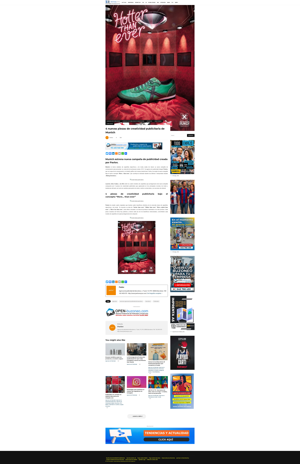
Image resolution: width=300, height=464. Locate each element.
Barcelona (161, 368)
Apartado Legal (142, 459)
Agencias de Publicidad (113, 121)
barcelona (148, 301)
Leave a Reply (137, 416)
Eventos (138, 2)
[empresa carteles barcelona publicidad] (182, 408)
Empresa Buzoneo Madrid (131, 459)
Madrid (106, 404)
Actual (124, 2)
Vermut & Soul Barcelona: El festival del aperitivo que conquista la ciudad (158, 351)
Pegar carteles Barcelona (154, 458)
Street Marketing (156, 371)
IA (146, 2)
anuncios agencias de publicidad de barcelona (131, 301)
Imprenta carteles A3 (131, 458)
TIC (172, 2)
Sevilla (159, 397)
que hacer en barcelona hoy (182, 458)
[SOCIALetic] (112, 3)
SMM (168, 2)
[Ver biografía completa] (162, 293)
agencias (114, 301)
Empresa (131, 2)
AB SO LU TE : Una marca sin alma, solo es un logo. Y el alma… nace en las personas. (158, 382)
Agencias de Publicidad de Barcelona (133, 121)
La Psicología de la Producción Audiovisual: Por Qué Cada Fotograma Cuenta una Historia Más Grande (136, 349)
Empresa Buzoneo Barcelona (168, 458)
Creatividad (158, 121)
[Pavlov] (112, 330)
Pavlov (111, 137)
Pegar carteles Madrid (142, 458)
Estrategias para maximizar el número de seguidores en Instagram (136, 382)
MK (158, 2)
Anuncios (149, 121)
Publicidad (151, 2)
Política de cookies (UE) (152, 459)
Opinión (163, 2)
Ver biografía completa (154, 293)
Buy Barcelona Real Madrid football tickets (115, 458)
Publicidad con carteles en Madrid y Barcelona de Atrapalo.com (115, 384)
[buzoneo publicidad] (133, 149)
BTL (121, 403)
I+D (143, 2)
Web (176, 2)
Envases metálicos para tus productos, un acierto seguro (115, 349)
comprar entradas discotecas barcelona (115, 459)
